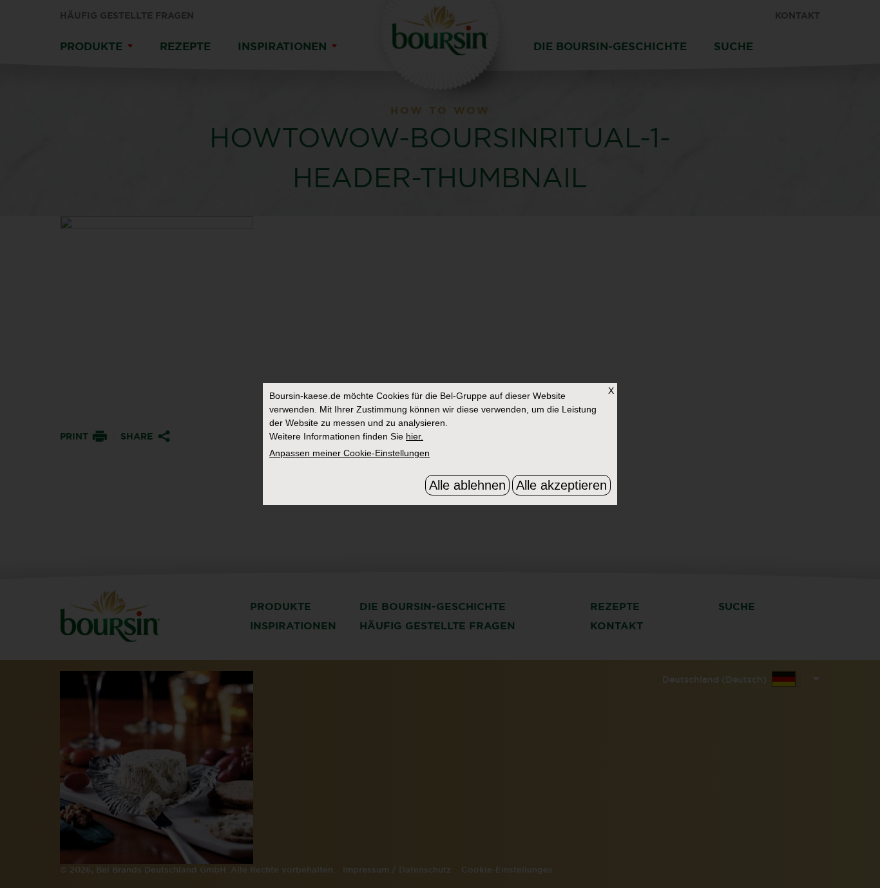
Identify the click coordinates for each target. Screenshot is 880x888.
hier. (414, 436)
